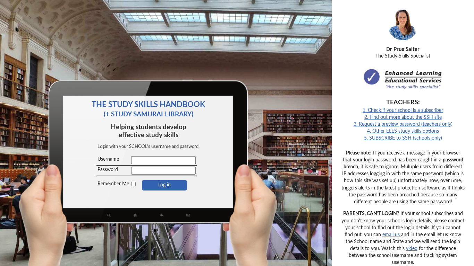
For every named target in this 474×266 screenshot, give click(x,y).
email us (391, 234)
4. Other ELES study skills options (403, 131)
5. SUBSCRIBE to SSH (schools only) (403, 138)
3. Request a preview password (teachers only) (403, 124)
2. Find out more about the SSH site (403, 117)
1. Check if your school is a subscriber (403, 110)
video (411, 248)
